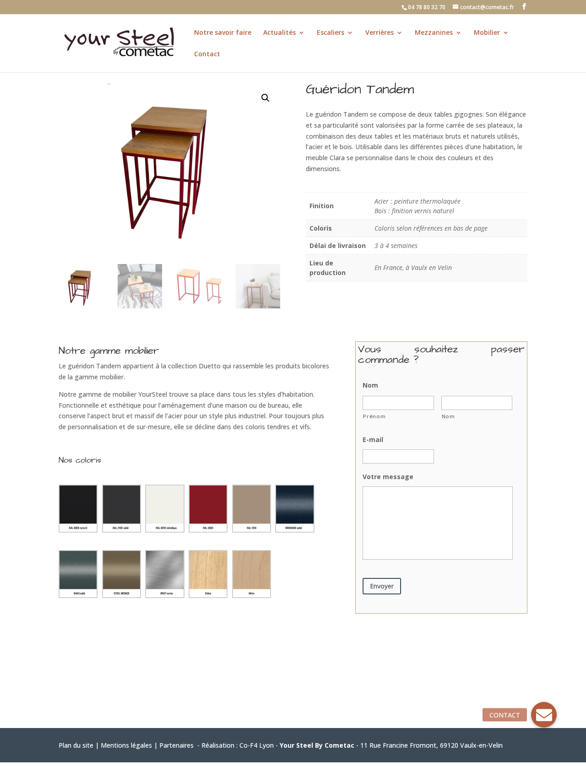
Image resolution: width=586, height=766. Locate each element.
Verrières (379, 33)
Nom (370, 385)
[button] (265, 98)
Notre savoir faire (222, 33)
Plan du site (76, 745)
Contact (207, 54)
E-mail (373, 440)
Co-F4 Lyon (256, 745)
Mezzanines (434, 33)
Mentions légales (126, 745)
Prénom (374, 416)
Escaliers (330, 33)
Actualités (279, 33)
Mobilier (487, 33)
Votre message (388, 477)
